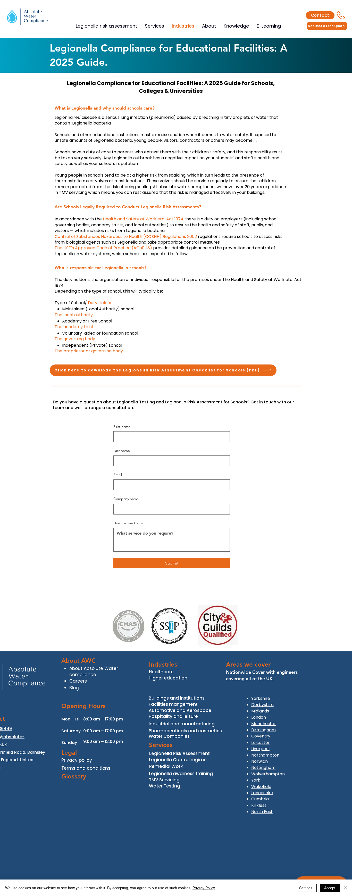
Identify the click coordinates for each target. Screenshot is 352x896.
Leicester (260, 742)
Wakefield (261, 787)
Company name (126, 498)
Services (161, 745)
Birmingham (263, 730)
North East (262, 812)
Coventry (260, 736)
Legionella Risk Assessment (193, 402)
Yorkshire (260, 698)
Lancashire (262, 793)
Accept (329, 887)
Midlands (260, 711)
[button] (269, 26)
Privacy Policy (203, 887)
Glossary (73, 776)
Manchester (263, 724)
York (255, 780)
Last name (121, 450)
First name (121, 426)
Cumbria (260, 799)
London (258, 717)
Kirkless (258, 805)
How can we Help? (128, 523)
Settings (305, 887)
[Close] (346, 888)
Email (117, 474)
